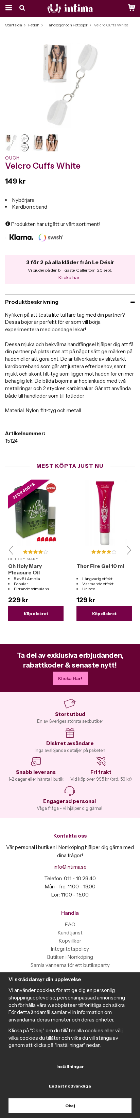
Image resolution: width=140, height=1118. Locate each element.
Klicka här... (70, 277)
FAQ (70, 924)
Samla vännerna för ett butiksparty (70, 965)
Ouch (12, 158)
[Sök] (23, 8)
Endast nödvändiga (70, 1086)
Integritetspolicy (70, 949)
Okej (70, 1105)
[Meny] (7, 8)
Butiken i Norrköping (70, 957)
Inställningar (70, 1066)
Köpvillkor (70, 940)
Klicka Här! (70, 678)
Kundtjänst (70, 932)
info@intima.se (70, 867)
